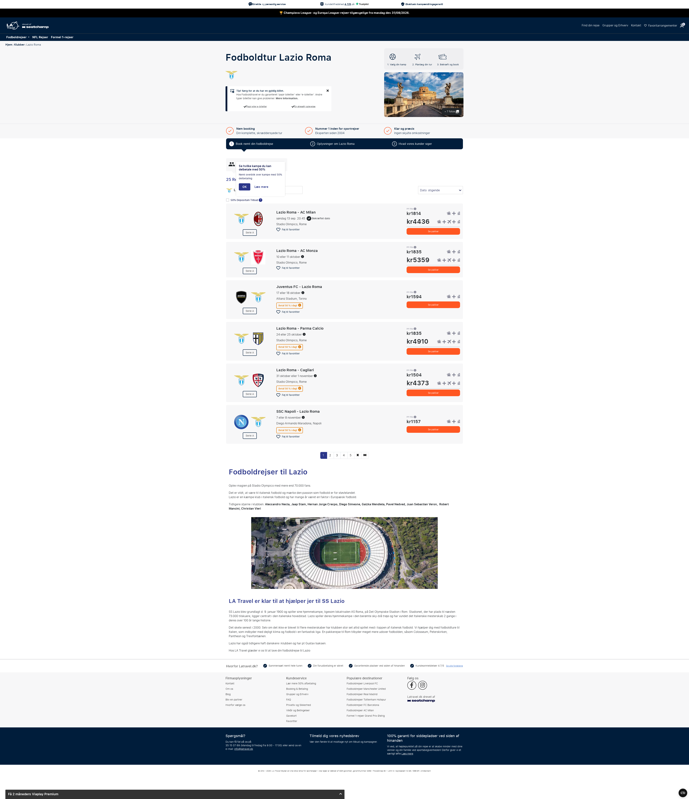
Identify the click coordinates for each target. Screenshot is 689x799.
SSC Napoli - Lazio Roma (298, 411)
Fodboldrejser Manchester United (366, 689)
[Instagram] (422, 685)
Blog (228, 694)
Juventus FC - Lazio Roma (299, 286)
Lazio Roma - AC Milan (296, 212)
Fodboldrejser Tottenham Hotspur (366, 699)
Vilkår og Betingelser (298, 710)
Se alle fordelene (454, 666)
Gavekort (291, 716)
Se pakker (433, 231)
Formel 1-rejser (62, 37)
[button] (682, 25)
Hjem (8, 44)
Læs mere (407, 753)
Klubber (19, 44)
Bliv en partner (234, 699)
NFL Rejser (40, 37)
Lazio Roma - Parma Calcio (300, 328)
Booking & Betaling (297, 689)
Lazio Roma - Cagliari (295, 369)
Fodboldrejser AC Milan (360, 710)
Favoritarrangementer (662, 25)
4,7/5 (347, 4)
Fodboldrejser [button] (16, 37)
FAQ (288, 699)
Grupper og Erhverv (615, 25)
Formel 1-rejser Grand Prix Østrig (366, 716)
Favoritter (291, 721)
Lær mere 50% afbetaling (301, 683)
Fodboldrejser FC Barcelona (363, 705)
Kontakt (636, 25)
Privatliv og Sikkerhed (298, 705)
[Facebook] (411, 685)
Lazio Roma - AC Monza (297, 250)
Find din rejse (590, 25)
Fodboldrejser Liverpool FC (362, 683)
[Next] (357, 455)
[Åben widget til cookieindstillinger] (683, 791)
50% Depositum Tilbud (245, 200)
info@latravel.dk (243, 749)
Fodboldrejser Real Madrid (362, 694)
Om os (229, 689)
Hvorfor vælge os (235, 705)
